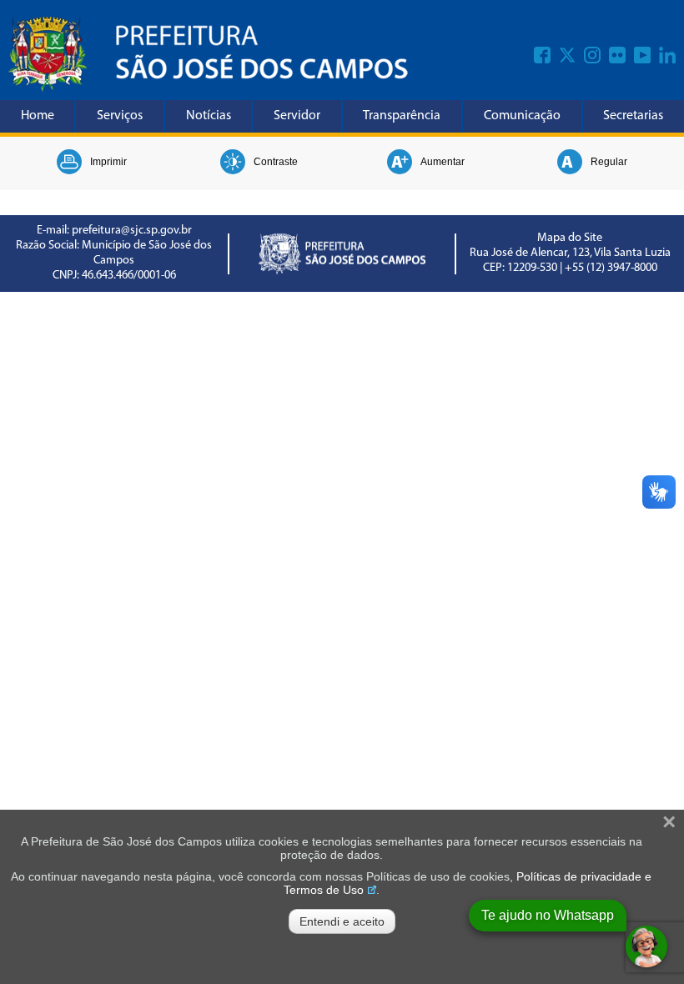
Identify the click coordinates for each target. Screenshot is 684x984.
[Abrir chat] (646, 946)
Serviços (120, 116)
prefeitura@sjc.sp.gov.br (132, 230)
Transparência (401, 116)
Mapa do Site (569, 238)
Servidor (297, 116)
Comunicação (522, 116)
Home (37, 116)
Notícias (208, 116)
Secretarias (633, 116)
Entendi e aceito (342, 921)
